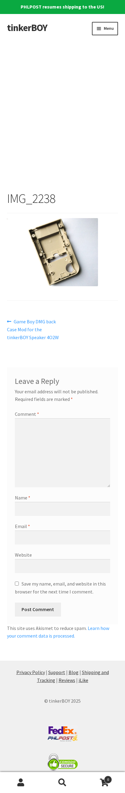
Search (62, 782)
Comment (27, 414)
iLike (83, 680)
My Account (21, 782)
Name (22, 498)
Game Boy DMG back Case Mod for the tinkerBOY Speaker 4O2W (33, 329)
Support (56, 672)
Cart (96, 777)
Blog (74, 672)
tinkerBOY (27, 28)
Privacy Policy (30, 672)
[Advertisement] (62, 109)
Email (22, 526)
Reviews (67, 680)
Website (23, 555)
